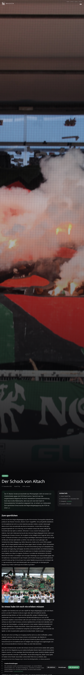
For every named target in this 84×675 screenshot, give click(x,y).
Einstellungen (62, 667)
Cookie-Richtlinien (18, 671)
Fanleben (5, 476)
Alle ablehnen (51, 667)
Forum (68, 1)
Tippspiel (80, 1)
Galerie (76, 1)
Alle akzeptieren (73, 667)
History (72, 1)
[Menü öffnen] (80, 4)
